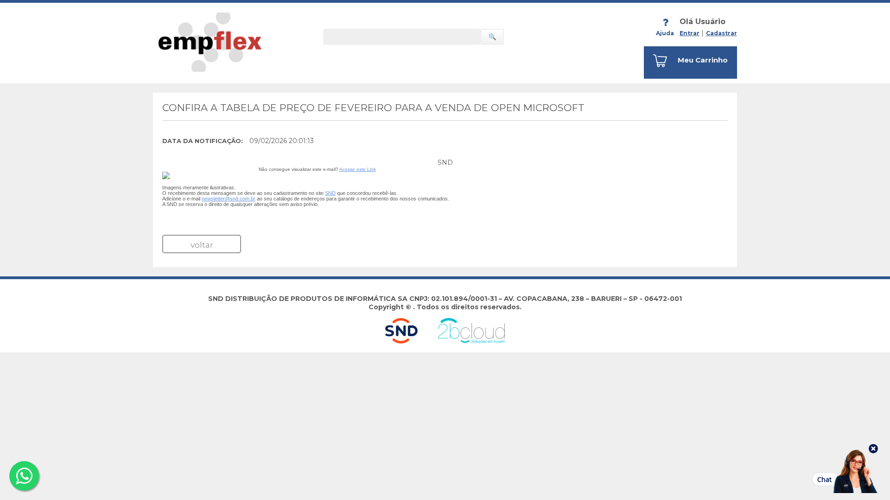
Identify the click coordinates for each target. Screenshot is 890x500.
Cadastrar (721, 33)
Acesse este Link (357, 169)
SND (330, 193)
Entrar (689, 33)
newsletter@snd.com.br (228, 198)
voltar (202, 245)
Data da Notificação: (202, 140)
